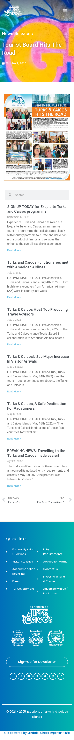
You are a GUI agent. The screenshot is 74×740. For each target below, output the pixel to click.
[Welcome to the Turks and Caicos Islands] (13, 11)
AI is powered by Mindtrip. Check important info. (37, 733)
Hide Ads (37, 511)
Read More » (14, 250)
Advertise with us (37, 516)
